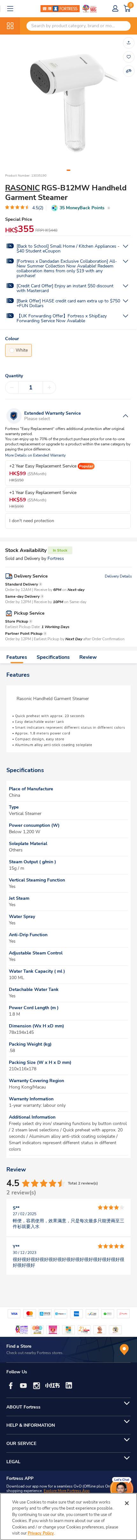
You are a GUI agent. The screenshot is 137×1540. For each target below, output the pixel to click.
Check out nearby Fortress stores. (34, 1352)
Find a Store (19, 1346)
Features (16, 657)
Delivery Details (118, 576)
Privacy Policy (41, 1533)
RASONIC (22, 188)
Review (88, 657)
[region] (68, 1516)
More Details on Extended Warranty (35, 455)
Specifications (53, 657)
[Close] (127, 1503)
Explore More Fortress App (67, 1490)
